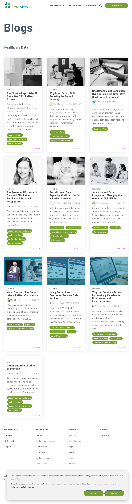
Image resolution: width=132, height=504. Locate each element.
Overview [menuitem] (8, 435)
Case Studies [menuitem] (41, 463)
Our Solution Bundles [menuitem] (45, 441)
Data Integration (100, 232)
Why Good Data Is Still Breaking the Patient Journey (62, 96)
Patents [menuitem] (71, 463)
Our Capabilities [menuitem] (42, 458)
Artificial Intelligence (16, 239)
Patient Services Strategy (61, 140)
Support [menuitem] (7, 446)
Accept (94, 493)
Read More (36, 149)
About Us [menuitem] (72, 435)
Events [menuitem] (71, 452)
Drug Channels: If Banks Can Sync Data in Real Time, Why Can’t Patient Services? (108, 93)
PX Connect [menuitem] (9, 441)
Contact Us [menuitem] (105, 435)
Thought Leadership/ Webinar (20, 329)
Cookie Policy (16, 479)
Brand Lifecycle (14, 410)
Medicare (71, 332)
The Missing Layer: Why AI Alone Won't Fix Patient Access (22, 96)
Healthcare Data (15, 135)
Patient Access (57, 228)
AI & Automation (14, 143)
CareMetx (57, 104)
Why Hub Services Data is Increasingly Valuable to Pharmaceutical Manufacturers (106, 297)
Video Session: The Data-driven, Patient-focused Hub (23, 294)
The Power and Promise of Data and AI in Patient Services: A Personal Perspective (22, 197)
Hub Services (116, 338)
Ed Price (95, 306)
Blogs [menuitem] (70, 446)
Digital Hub (115, 228)
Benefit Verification (59, 336)
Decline (114, 493)
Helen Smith (11, 206)
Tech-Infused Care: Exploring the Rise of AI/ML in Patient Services (65, 195)
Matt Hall (14, 300)
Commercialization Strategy (105, 342)
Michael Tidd (54, 303)
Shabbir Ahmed (13, 373)
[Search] (100, 5)
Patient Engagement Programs (63, 232)
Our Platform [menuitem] (41, 446)
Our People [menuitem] (40, 452)
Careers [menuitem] (71, 458)
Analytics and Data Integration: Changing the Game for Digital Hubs (107, 195)
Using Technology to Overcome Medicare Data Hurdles (64, 295)
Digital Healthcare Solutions (19, 231)
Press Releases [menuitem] (74, 441)
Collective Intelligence (17, 139)
